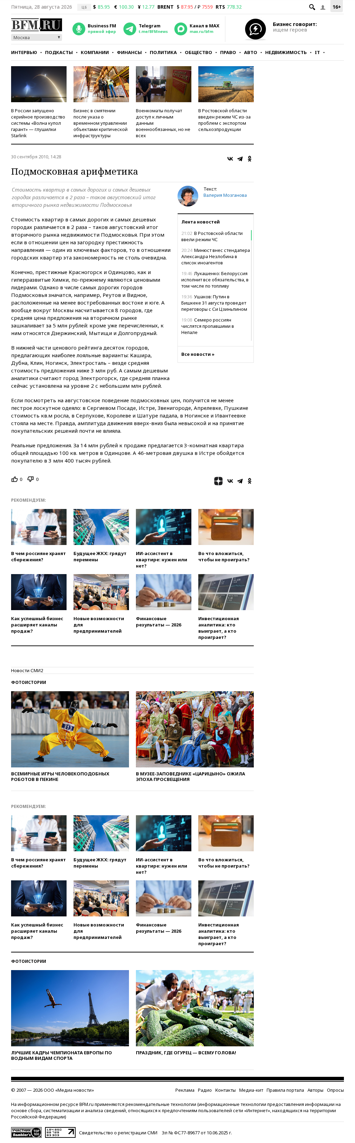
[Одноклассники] (249, 159)
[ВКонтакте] (230, 159)
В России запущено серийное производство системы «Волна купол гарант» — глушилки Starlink (38, 123)
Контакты (225, 1090)
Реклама (184, 1090)
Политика (163, 52)
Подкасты (59, 52)
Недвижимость (286, 52)
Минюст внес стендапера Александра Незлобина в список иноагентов (215, 256)
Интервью (24, 52)
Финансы (129, 52)
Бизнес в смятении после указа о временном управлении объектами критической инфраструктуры (100, 123)
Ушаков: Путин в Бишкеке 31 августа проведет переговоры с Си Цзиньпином (214, 302)
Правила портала (285, 1090)
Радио (205, 1090)
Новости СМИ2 (27, 670)
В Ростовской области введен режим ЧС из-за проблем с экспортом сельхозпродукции (224, 119)
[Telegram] (240, 159)
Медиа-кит (251, 1090)
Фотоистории (28, 682)
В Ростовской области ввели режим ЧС (212, 236)
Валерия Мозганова (225, 195)
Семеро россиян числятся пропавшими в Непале (207, 326)
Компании (95, 52)
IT (317, 52)
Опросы (335, 1090)
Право (228, 52)
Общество (198, 52)
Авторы (315, 1090)
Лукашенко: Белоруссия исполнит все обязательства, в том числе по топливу (215, 279)
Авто (250, 52)
